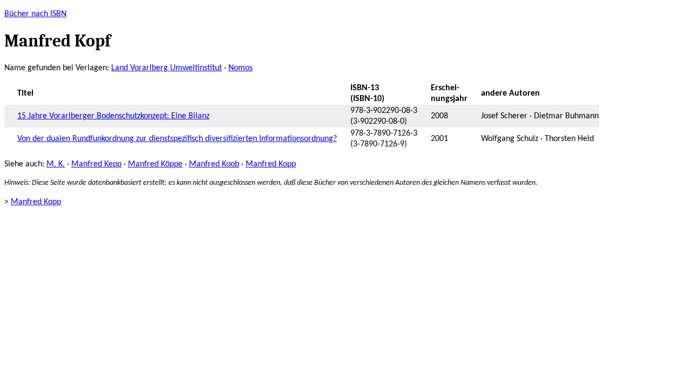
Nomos (240, 68)
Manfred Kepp (96, 164)
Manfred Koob (214, 164)
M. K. (55, 164)
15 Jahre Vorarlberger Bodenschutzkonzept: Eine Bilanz (113, 116)
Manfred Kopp (271, 164)
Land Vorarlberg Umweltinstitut (166, 68)
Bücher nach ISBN (35, 14)
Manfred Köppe (155, 164)
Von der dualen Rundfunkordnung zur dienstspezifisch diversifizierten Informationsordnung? (177, 139)
